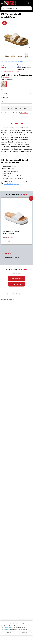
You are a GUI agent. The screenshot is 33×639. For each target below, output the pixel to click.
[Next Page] (31, 56)
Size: (2, 89)
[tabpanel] (16, 299)
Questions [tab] (16, 293)
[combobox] (18, 8)
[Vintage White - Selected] (4, 84)
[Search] (3, 8)
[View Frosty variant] (9, 241)
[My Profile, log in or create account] (28, 3)
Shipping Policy (5, 77)
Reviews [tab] (5, 293)
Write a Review (16, 284)
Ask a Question (16, 278)
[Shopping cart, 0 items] (30, 3)
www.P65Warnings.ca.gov (11, 184)
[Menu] (2, 3)
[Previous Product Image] (3, 35)
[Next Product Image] (29, 35)
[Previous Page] (2, 56)
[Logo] (10, 3)
